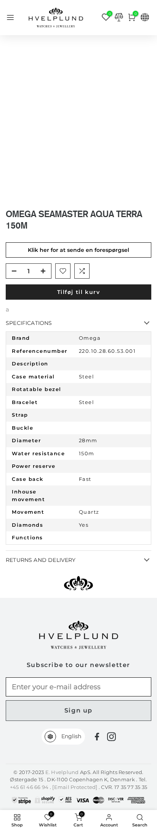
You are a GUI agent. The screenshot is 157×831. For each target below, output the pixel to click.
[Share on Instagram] (111, 737)
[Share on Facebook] (97, 737)
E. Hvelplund (62, 772)
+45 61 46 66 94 (30, 787)
